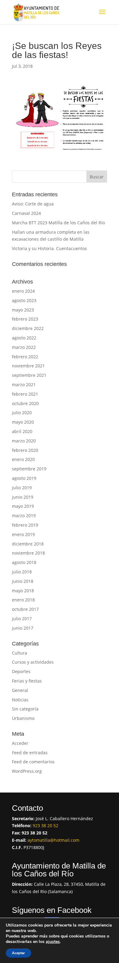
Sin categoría (25, 709)
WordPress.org (27, 771)
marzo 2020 (24, 441)
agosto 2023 (24, 300)
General (20, 690)
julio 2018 (22, 572)
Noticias (20, 700)
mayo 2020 (23, 422)
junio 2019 (22, 497)
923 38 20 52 (45, 825)
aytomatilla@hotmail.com (53, 840)
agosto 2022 (24, 338)
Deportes (21, 671)
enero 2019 (23, 534)
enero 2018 (23, 600)
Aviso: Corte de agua (33, 204)
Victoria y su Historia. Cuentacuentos (49, 248)
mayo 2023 (23, 310)
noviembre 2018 (28, 553)
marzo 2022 (24, 347)
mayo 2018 (23, 590)
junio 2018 (22, 581)
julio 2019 (22, 487)
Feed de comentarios (33, 762)
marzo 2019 (24, 515)
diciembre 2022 (28, 328)
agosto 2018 (24, 562)
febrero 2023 (25, 319)
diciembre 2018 (28, 544)
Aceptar (18, 953)
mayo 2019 (23, 506)
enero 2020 (23, 459)
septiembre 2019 (29, 469)
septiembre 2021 (29, 375)
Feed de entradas (30, 752)
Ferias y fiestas (27, 681)
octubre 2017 (25, 609)
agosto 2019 (24, 478)
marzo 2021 (24, 384)
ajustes (53, 941)
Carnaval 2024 (26, 213)
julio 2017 (22, 618)
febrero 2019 (25, 525)
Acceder (20, 743)
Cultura (19, 653)
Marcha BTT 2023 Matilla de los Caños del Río (58, 222)
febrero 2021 (25, 394)
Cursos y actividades (33, 662)
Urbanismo (23, 718)
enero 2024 (23, 291)
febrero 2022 (25, 356)
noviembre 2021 (28, 366)
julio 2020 (22, 412)
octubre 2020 (25, 403)
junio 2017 (22, 628)
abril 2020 (22, 431)
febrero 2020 (25, 450)
